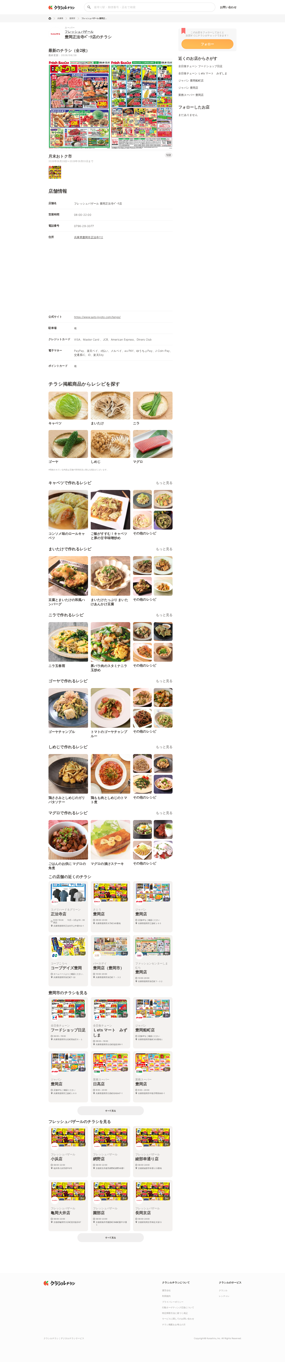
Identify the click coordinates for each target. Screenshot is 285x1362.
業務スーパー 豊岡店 (191, 94)
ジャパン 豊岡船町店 (191, 80)
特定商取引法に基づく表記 (175, 1313)
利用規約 (166, 1296)
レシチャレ (224, 1296)
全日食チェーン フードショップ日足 (200, 66)
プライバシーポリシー (172, 1301)
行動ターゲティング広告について (178, 1307)
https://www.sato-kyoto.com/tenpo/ (97, 317)
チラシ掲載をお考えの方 (174, 1324)
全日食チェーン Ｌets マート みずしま (202, 73)
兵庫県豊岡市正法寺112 (88, 237)
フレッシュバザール (79, 32)
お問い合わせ (228, 7)
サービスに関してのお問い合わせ (178, 1318)
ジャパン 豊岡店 (188, 87)
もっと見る (164, 483)
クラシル (223, 1290)
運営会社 (166, 1290)
